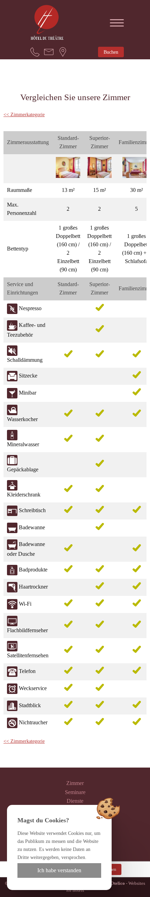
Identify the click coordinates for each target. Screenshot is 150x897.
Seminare (75, 792)
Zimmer (75, 783)
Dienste (75, 801)
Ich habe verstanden (59, 870)
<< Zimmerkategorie (24, 114)
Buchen (111, 52)
